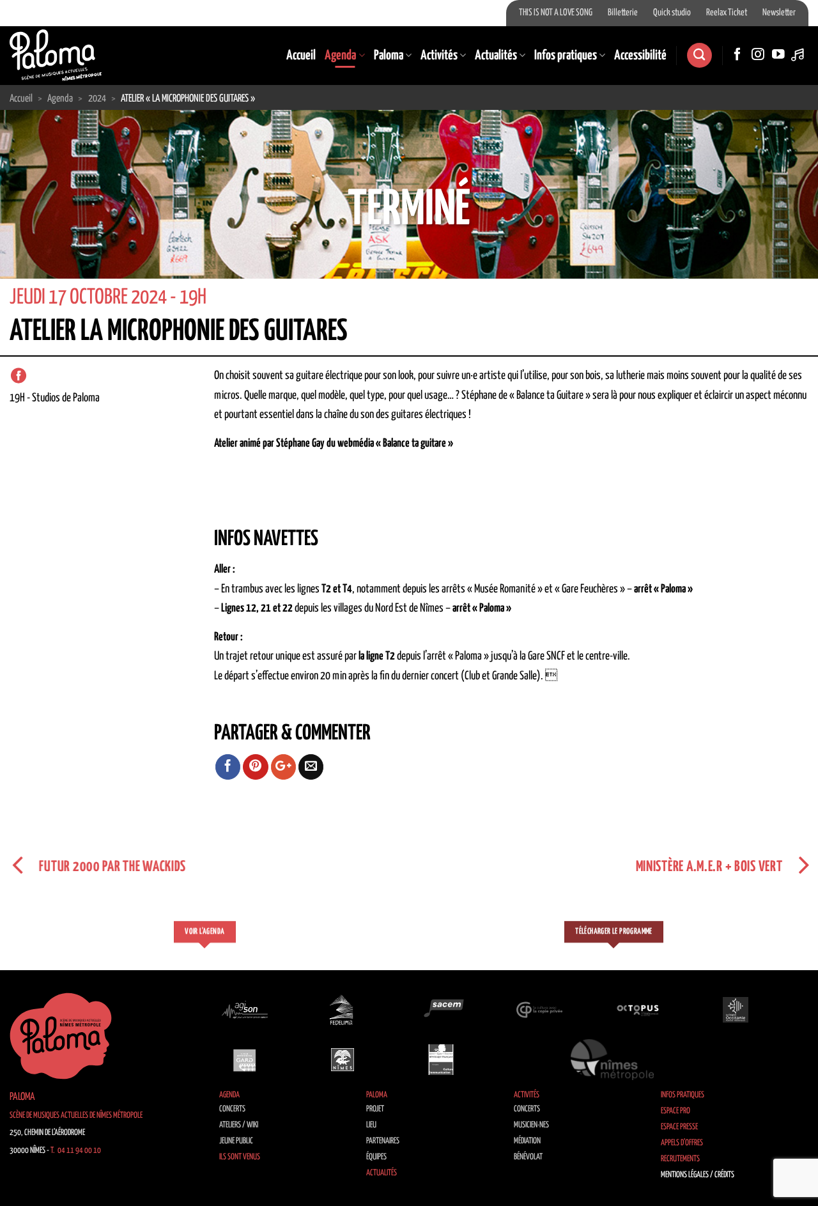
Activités (439, 55)
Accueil (301, 55)
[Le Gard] (244, 1059)
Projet (375, 1109)
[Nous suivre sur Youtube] (778, 55)
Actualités (496, 55)
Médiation (527, 1141)
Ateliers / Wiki (238, 1125)
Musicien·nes (531, 1125)
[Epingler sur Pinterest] (255, 767)
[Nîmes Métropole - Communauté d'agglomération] (612, 1059)
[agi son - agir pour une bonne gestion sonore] (244, 1009)
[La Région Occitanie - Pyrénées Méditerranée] (735, 1009)
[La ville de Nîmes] (342, 1059)
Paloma (388, 55)
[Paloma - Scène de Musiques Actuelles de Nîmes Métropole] (56, 55)
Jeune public (236, 1141)
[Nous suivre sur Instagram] (758, 55)
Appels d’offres (682, 1143)
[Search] (699, 55)
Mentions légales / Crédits (697, 1175)
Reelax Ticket (726, 12)
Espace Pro (675, 1111)
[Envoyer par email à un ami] (311, 767)
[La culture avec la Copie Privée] (539, 1009)
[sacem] (441, 1009)
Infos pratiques (565, 55)
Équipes (376, 1157)
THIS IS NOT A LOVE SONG (555, 12)
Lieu (371, 1125)
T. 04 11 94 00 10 (75, 1151)
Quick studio (672, 12)
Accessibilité (640, 55)
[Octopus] (637, 1009)
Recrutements (680, 1159)
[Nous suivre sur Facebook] (737, 55)
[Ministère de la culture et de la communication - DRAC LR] (441, 1059)
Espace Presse (679, 1127)
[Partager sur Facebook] (228, 767)
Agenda (340, 55)
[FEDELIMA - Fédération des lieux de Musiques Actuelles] (342, 1009)
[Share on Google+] (284, 767)
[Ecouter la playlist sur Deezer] (798, 55)
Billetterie (623, 12)
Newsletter (779, 12)
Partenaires (382, 1141)
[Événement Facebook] (18, 376)
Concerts (232, 1109)
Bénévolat (528, 1157)
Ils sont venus (239, 1157)
